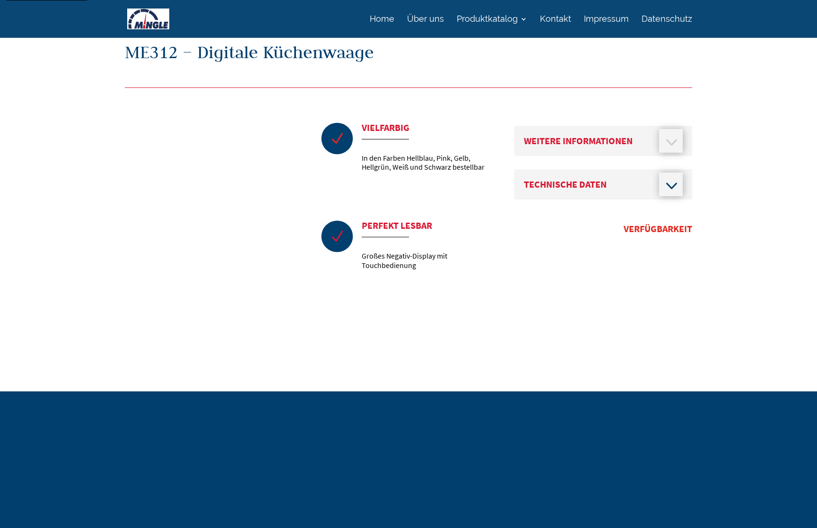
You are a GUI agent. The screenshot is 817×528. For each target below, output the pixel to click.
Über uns (425, 20)
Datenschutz (667, 20)
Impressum (606, 20)
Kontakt (555, 20)
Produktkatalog (487, 20)
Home (382, 20)
